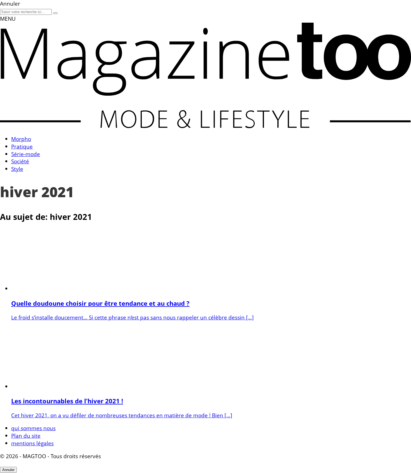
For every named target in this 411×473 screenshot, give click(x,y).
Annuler (8, 470)
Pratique (22, 146)
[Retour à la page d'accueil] (205, 126)
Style (17, 169)
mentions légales (32, 443)
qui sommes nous (33, 428)
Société (20, 161)
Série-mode (25, 154)
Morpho (21, 139)
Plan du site (26, 435)
